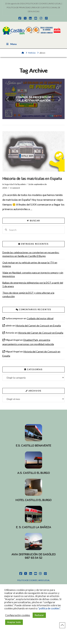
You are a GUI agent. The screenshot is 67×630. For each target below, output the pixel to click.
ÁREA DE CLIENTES (40, 7)
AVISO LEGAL (55, 3)
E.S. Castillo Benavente (33, 445)
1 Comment (15, 188)
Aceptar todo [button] (14, 622)
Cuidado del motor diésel (40, 318)
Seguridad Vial (11, 184)
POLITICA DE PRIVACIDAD (18, 7)
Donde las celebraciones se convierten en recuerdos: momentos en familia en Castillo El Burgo (30, 254)
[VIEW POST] (33, 151)
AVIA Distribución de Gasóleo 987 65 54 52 (34, 556)
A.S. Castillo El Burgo (33, 473)
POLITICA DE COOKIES (36, 3)
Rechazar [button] (39, 615)
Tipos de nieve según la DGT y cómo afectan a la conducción (28, 294)
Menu (13, 44)
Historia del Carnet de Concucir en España (38, 325)
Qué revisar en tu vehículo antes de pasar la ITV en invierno (29, 264)
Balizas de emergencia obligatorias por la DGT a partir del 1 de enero (32, 284)
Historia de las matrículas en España (32, 178)
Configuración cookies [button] (17, 615)
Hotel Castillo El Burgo (33, 500)
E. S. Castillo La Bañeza (33, 527)
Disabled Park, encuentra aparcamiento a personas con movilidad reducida (28, 342)
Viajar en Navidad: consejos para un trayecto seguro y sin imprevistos (32, 274)
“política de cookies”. (49, 608)
